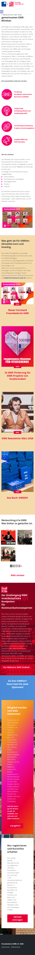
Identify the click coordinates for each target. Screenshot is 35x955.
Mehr (17, 304)
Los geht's (15, 825)
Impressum (5, 947)
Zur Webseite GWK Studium (16, 667)
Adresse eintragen (17, 918)
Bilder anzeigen (17, 575)
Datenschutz (15, 947)
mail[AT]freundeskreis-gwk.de (15, 278)
